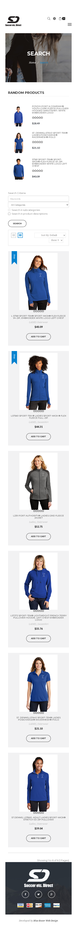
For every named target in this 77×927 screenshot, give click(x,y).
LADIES (32, 422)
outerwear (42, 522)
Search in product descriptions (29, 213)
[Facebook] (25, 894)
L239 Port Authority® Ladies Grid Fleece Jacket (38, 516)
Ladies (32, 824)
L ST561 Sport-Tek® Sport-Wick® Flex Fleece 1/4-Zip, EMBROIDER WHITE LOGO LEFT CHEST (38, 316)
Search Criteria (17, 193)
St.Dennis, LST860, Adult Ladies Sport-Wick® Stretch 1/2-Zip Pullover (38, 818)
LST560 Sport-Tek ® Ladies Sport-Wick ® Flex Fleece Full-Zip (38, 416)
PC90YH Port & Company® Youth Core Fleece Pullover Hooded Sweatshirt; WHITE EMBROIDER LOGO (50, 109)
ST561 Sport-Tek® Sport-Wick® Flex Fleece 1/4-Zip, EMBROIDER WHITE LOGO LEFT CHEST (49, 162)
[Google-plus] (51, 894)
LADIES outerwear (38, 322)
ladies (32, 522)
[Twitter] (38, 894)
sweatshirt (42, 422)
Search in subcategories (26, 210)
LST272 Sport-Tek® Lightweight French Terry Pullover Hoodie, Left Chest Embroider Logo (39, 617)
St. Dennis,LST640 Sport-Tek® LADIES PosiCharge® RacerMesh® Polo (50, 134)
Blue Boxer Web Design (45, 920)
